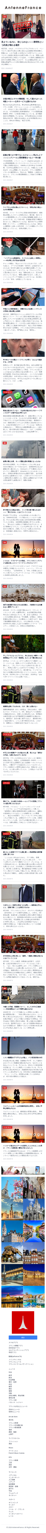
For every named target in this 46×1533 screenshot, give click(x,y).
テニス (11, 1511)
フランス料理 (13, 1423)
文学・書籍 (13, 1467)
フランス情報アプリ (16, 1345)
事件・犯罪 (13, 1382)
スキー (11, 1507)
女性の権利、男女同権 (16, 1395)
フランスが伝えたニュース (18, 1406)
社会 (10, 1372)
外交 (10, 1384)
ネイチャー (13, 1495)
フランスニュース (15, 1362)
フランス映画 (13, 1460)
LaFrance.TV (16, 1356)
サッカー (12, 1505)
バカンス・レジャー (16, 1402)
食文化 (11, 1420)
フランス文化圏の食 (16, 1425)
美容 (10, 1444)
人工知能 (12, 1479)
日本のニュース (14, 1409)
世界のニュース (14, 1412)
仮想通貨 (12, 1484)
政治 (10, 1377)
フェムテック (13, 1493)
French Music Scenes (16, 1453)
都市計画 (12, 1398)
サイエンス (13, 1472)
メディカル (13, 1475)
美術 (10, 1465)
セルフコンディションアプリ (19, 1350)
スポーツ (12, 1499)
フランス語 (13, 1400)
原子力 (11, 1488)
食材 (10, 1430)
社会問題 (12, 1380)
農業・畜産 (13, 1432)
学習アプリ (13, 1352)
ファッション (13, 1441)
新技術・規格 (13, 1486)
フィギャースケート (16, 1514)
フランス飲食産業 (15, 1427)
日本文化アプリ (14, 1348)
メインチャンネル (15, 1359)
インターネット (14, 1477)
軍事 (10, 1391)
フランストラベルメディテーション (21, 1364)
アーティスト (13, 1451)
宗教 (10, 1393)
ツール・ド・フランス (16, 1509)
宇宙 (10, 1491)
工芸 (10, 1462)
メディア (12, 1482)
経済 (10, 1375)
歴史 (10, 1389)
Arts (10, 1457)
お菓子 (11, 1434)
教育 (10, 1386)
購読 (23, 1337)
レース (11, 1516)
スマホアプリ (13, 1342)
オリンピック (13, 1502)
